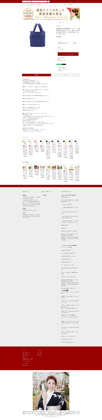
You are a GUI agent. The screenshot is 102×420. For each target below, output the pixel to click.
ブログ (65, 4)
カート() (77, 1)
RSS (23, 365)
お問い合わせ (70, 4)
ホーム (23, 4)
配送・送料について (26, 354)
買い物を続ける (60, 70)
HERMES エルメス (61, 22)
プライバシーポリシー (27, 361)
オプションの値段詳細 (61, 57)
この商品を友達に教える (62, 67)
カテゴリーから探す (30, 4)
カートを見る (39, 352)
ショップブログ (25, 363)
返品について (25, 356)
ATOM (26, 365)
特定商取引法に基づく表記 (61, 60)
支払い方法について (26, 352)
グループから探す (38, 4)
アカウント (71, 1)
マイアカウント (40, 350)
